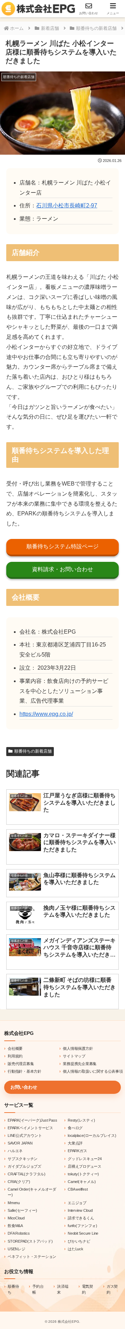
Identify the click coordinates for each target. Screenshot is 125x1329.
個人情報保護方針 (78, 1048)
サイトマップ (74, 1056)
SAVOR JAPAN (20, 1143)
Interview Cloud (80, 1210)
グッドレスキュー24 (85, 1159)
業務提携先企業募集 (80, 1064)
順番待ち (13, 1289)
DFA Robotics (19, 1233)
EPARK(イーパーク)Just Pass (32, 1120)
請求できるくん (81, 1218)
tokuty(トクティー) (83, 1174)
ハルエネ (15, 1151)
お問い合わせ (23, 1087)
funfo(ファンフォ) (82, 1226)
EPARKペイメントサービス (30, 1128)
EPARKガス (77, 1151)
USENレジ (16, 1249)
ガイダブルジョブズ (24, 1166)
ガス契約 (112, 1289)
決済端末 (62, 1289)
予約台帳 (37, 1289)
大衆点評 (75, 1143)
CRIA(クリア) (19, 1182)
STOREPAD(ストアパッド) (30, 1241)
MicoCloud (16, 1218)
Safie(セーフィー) (22, 1210)
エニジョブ (77, 1203)
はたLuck (75, 1249)
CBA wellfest (78, 1189)
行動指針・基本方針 (24, 1071)
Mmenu (14, 1203)
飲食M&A (15, 1226)
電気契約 (87, 1289)
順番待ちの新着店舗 (33, 751)
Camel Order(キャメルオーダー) (32, 1192)
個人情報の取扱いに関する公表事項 (93, 1071)
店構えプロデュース (84, 1166)
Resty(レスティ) (81, 1120)
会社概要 (15, 1048)
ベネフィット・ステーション (32, 1256)
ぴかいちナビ (79, 1241)
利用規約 (15, 1056)
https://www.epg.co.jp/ (46, 714)
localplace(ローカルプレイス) (92, 1135)
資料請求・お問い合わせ (62, 569)
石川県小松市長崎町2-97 (66, 205)
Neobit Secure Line (83, 1233)
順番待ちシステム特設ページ (62, 546)
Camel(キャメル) (82, 1182)
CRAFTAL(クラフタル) (26, 1174)
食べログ (75, 1128)
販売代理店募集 (21, 1064)
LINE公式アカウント (25, 1135)
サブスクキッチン (23, 1159)
